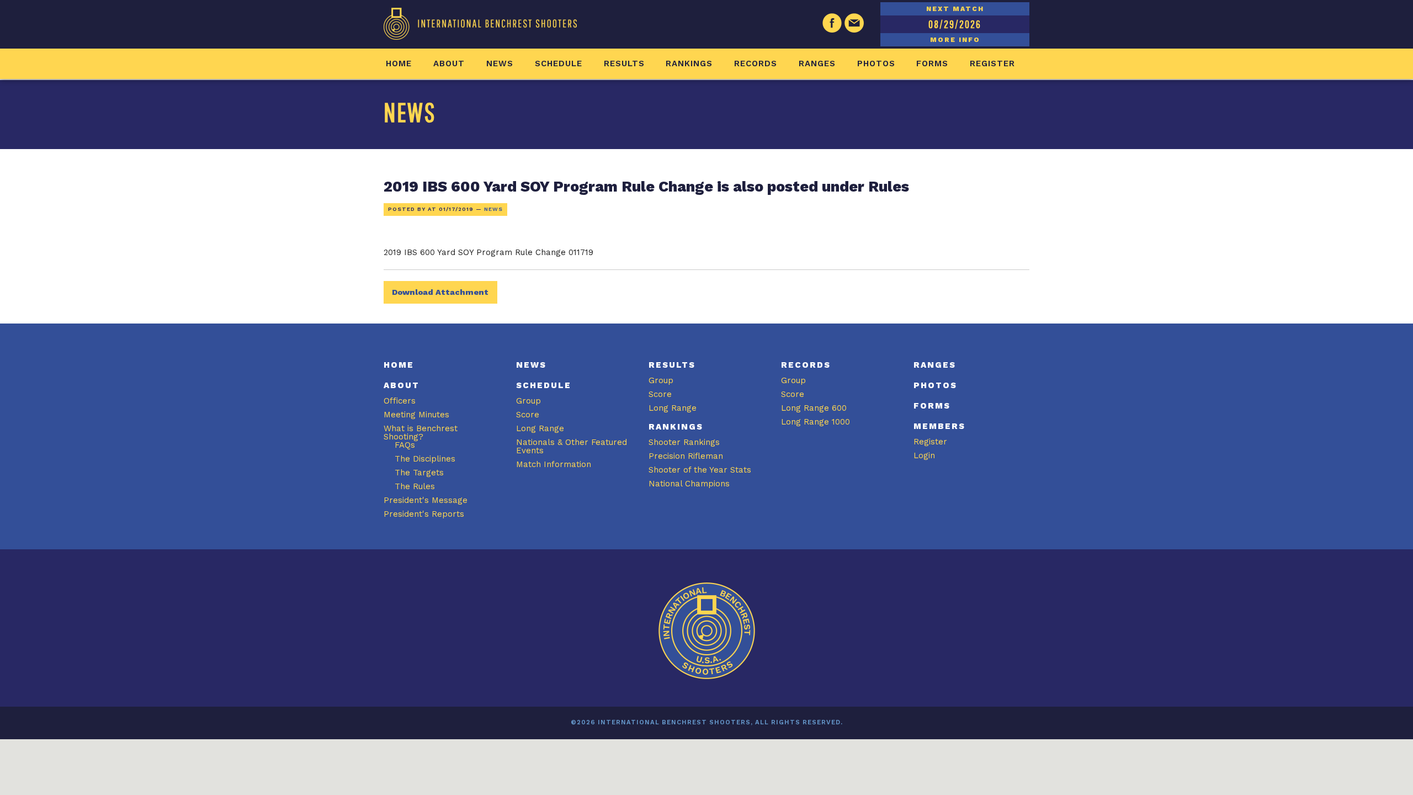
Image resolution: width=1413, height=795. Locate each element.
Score (527, 415)
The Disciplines (425, 459)
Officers (400, 401)
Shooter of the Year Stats (700, 470)
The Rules (415, 486)
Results (624, 63)
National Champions (689, 484)
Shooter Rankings (684, 442)
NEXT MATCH (955, 9)
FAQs (405, 445)
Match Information (553, 464)
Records (755, 63)
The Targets (419, 473)
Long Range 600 (814, 408)
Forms (932, 63)
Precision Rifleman (686, 456)
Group (528, 401)
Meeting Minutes (416, 415)
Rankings (689, 63)
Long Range (540, 428)
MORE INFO (955, 40)
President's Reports (424, 514)
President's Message (426, 500)
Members (939, 426)
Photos (876, 63)
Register (992, 63)
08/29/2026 (954, 24)
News (499, 63)
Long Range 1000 (815, 422)
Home (399, 63)
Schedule (558, 63)
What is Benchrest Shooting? (421, 432)
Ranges (817, 63)
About (449, 63)
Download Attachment (440, 292)
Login (924, 455)
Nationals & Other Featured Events (571, 446)
